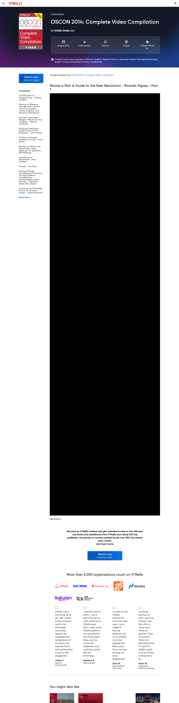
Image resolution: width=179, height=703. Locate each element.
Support (38, 388)
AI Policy (38, 406)
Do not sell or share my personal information (21, 448)
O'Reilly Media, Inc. (147, 46)
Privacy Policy (40, 402)
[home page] (15, 3)
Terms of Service (10, 457)
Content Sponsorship (13, 422)
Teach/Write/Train (12, 394)
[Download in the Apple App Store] (100, 405)
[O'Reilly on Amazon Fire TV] (102, 430)
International (65, 388)
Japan (60, 398)
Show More (24, 197)
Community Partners (12, 410)
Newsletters (39, 398)
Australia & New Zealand (69, 394)
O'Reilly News (9, 402)
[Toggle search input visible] (175, 3)
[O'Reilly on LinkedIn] (15, 374)
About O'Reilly (11, 388)
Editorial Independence (41, 457)
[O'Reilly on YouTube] (19, 374)
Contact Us (39, 394)
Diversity (7, 418)
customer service (109, 113)
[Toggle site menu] (3, 3)
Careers (6, 398)
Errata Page (55, 352)
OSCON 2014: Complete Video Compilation (92, 75)
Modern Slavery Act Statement (66, 457)
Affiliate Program (11, 414)
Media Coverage (11, 406)
